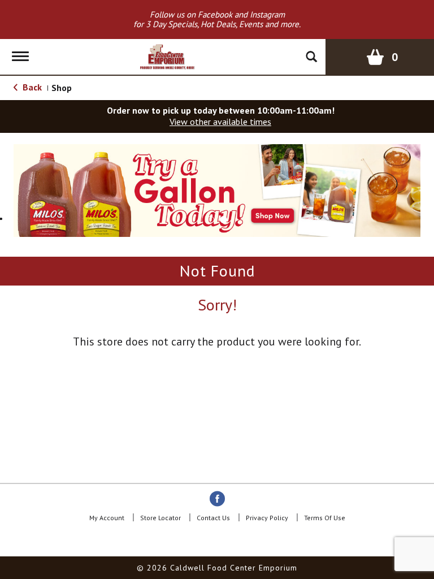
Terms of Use (324, 517)
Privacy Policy (267, 517)
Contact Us (213, 517)
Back (31, 87)
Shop (61, 87)
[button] (217, 189)
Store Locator (160, 517)
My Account (106, 517)
